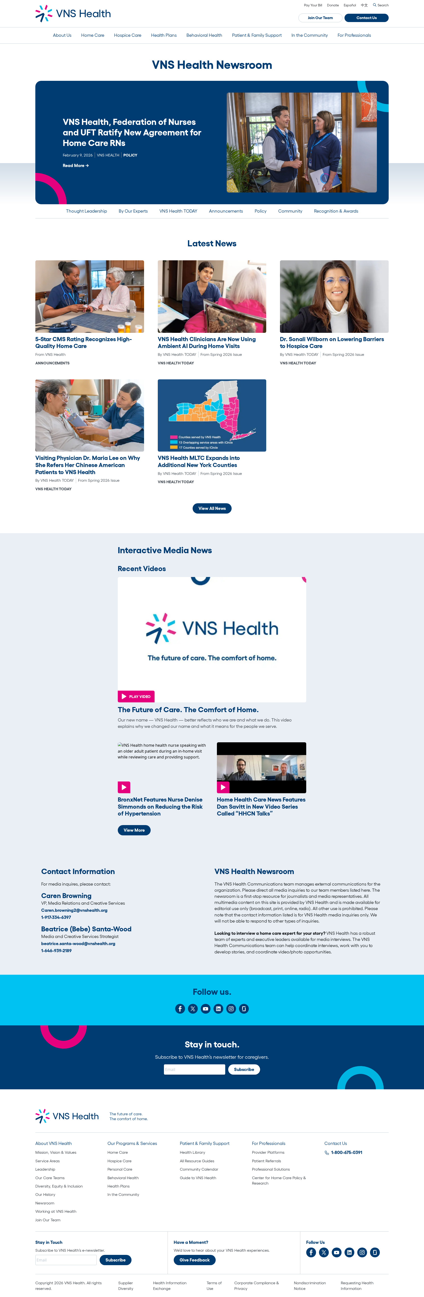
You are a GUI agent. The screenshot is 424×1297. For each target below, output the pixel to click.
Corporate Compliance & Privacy (256, 1285)
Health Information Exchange (169, 1285)
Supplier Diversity (125, 1285)
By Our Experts (133, 211)
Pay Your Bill (313, 5)
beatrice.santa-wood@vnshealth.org (78, 943)
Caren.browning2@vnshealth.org (74, 910)
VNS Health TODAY (178, 211)
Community (290, 211)
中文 (364, 5)
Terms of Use (214, 1285)
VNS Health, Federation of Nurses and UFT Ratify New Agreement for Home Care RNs (132, 132)
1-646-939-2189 (56, 950)
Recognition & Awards (336, 211)
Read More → (76, 165)
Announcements (226, 211)
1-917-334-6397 (56, 917)
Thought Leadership (86, 211)
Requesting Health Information (357, 1285)
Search (383, 5)
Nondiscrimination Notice (310, 1285)
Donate (333, 5)
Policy (260, 211)
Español (350, 5)
